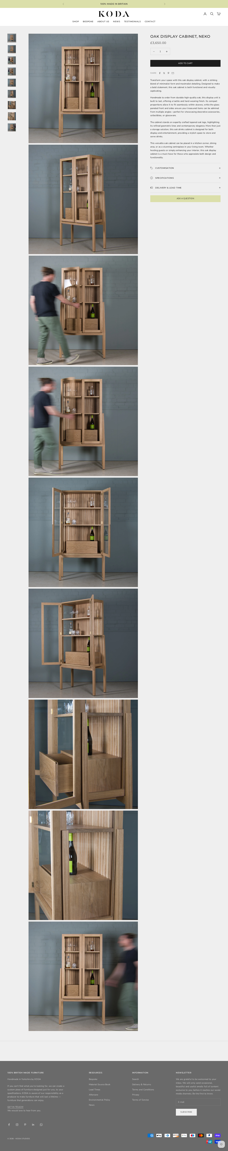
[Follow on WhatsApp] (41, 1124)
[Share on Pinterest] (168, 73)
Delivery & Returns (141, 1084)
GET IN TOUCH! (15, 1107)
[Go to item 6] (11, 94)
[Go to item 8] (11, 116)
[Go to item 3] (11, 60)
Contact (150, 21)
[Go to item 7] (11, 105)
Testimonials (132, 21)
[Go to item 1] (11, 38)
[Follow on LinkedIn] (33, 1124)
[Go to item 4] (11, 71)
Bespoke (88, 21)
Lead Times (94, 1089)
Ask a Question (185, 198)
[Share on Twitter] (164, 73)
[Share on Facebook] (160, 73)
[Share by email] (173, 73)
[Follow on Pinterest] (25, 1124)
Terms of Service (140, 1099)
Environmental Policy (99, 1099)
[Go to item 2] (11, 49)
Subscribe (186, 1112)
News (116, 21)
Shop (75, 21)
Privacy (135, 1094)
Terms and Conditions (143, 1089)
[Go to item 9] (11, 127)
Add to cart (185, 63)
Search (135, 1079)
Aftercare (93, 1094)
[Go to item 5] (11, 82)
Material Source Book (99, 1084)
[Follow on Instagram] (17, 1124)
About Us (103, 21)
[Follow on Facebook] (9, 1124)
